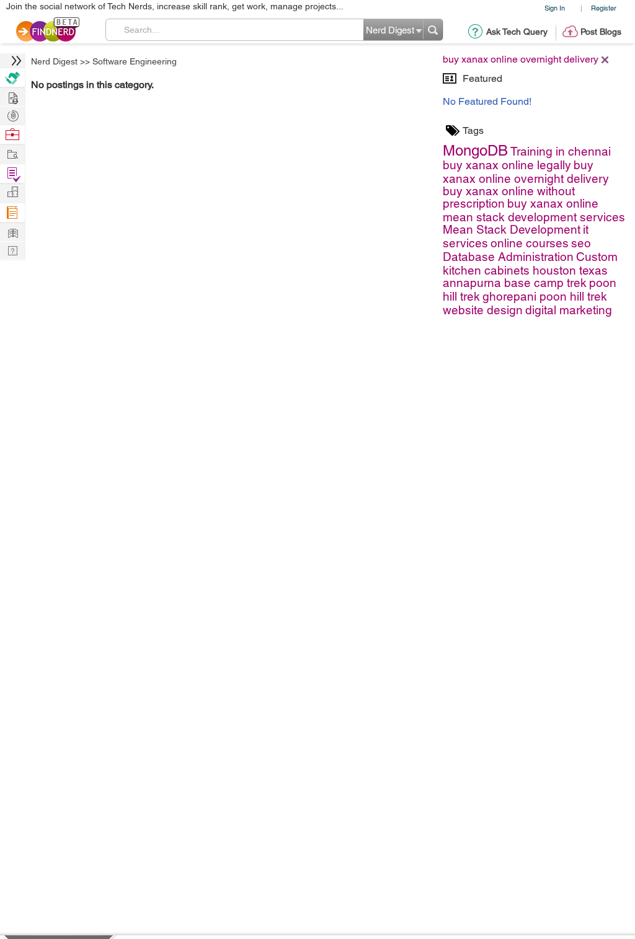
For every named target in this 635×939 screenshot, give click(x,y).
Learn (12, 213)
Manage (12, 173)
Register (603, 8)
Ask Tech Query (517, 32)
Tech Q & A (12, 249)
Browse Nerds (12, 114)
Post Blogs (600, 32)
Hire (12, 77)
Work (12, 134)
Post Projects (12, 96)
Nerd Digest (54, 61)
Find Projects (12, 153)
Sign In (554, 8)
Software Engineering (134, 61)
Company (12, 192)
